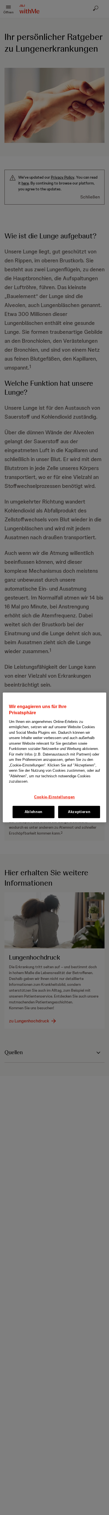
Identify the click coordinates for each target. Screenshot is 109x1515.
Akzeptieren (79, 812)
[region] (54, 757)
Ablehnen (33, 812)
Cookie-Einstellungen (54, 797)
